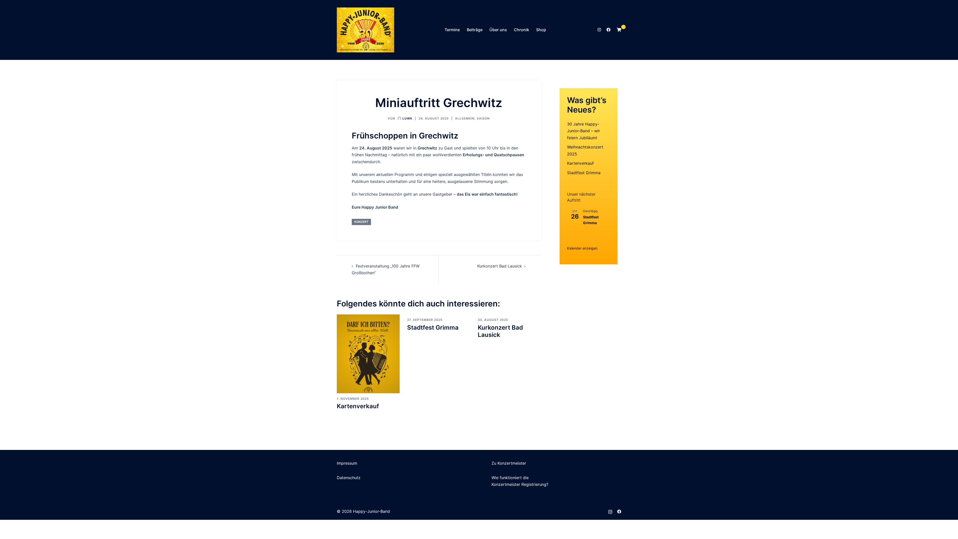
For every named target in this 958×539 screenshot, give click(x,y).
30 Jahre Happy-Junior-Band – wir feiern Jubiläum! (583, 131)
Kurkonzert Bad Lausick (499, 266)
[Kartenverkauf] (368, 353)
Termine (452, 29)
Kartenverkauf (358, 406)
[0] (619, 29)
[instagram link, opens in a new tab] (599, 29)
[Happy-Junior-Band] (365, 29)
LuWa (407, 118)
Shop (541, 29)
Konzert (361, 222)
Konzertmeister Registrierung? (519, 484)
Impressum (347, 463)
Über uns (498, 29)
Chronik (521, 29)
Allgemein (465, 118)
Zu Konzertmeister (508, 463)
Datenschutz (348, 477)
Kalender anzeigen (582, 248)
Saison (483, 118)
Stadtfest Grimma (433, 327)
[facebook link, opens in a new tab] (608, 29)
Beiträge (474, 29)
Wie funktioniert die (510, 477)
